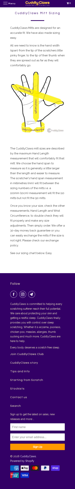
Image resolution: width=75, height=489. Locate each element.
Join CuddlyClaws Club (27, 354)
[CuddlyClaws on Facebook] (14, 294)
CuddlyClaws (28, 456)
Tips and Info (20, 371)
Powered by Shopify (22, 460)
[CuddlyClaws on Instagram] (23, 294)
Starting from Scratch (26, 379)
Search (15, 405)
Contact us (18, 397)
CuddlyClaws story (24, 362)
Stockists (17, 388)
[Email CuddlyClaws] (32, 294)
